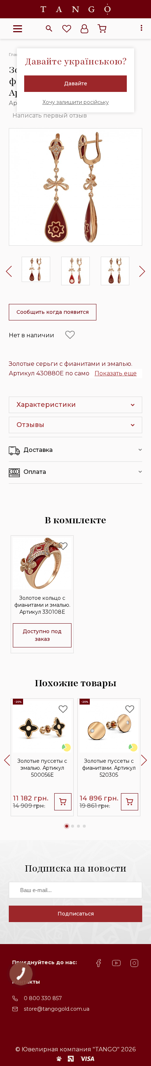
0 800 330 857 (43, 998)
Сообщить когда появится (52, 312)
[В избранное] (70, 335)
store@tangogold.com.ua (56, 1009)
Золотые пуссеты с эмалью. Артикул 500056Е (42, 768)
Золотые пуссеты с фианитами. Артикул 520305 (109, 768)
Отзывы (30, 425)
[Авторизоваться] (84, 28)
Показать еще (116, 373)
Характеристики (46, 405)
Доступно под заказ (42, 635)
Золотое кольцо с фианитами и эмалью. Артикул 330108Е (42, 605)
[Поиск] (49, 28)
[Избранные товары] (66, 28)
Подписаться (76, 913)
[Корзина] (102, 28)
